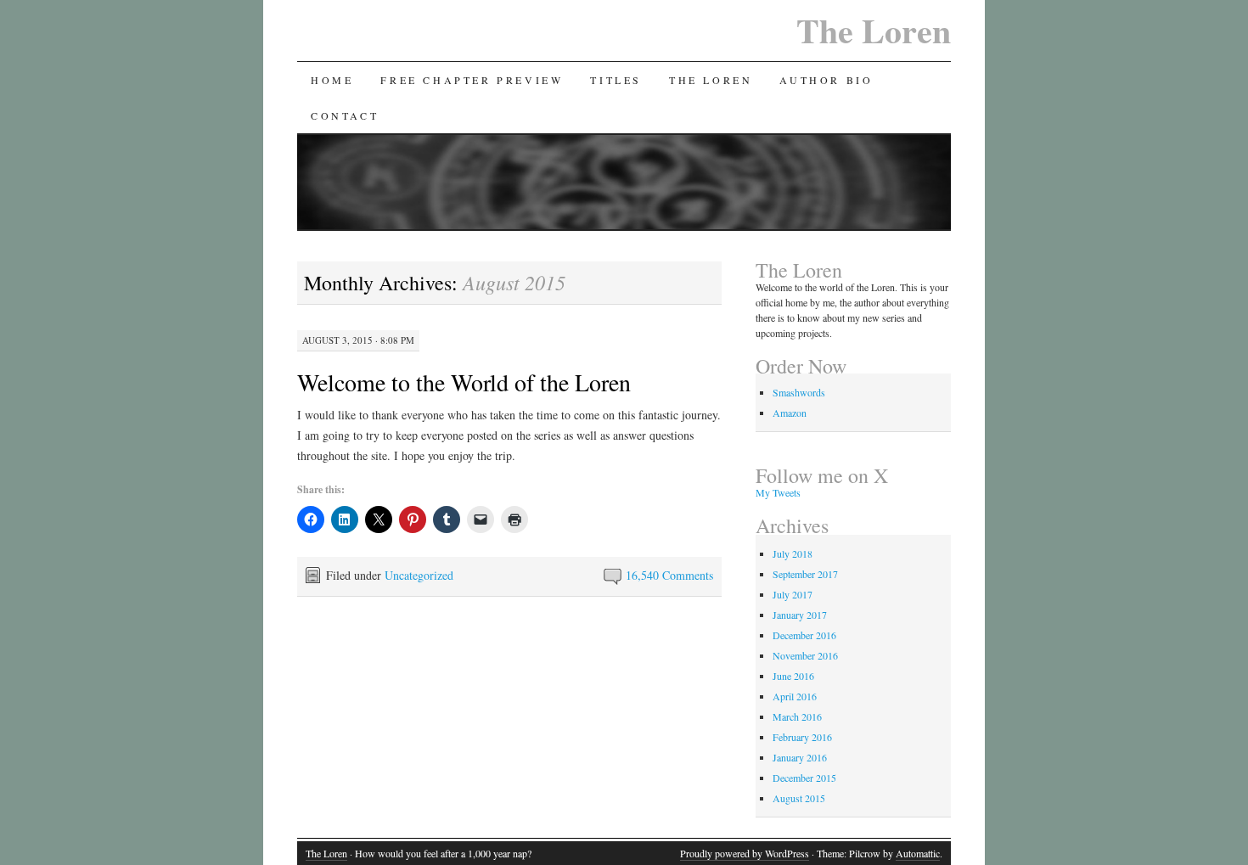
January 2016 (800, 757)
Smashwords (799, 392)
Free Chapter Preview (471, 80)
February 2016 (802, 737)
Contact (345, 115)
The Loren (873, 30)
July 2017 (792, 594)
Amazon (790, 412)
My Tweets (778, 492)
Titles (616, 80)
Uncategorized (419, 575)
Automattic (918, 853)
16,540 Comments (669, 575)
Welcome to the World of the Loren (464, 382)
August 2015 (799, 798)
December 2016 (804, 635)
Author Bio (826, 80)
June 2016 (793, 675)
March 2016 (797, 716)
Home (332, 80)
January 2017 (800, 614)
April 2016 (795, 696)
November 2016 (805, 655)
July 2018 (792, 553)
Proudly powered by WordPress (744, 853)
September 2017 (805, 574)
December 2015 (804, 777)
